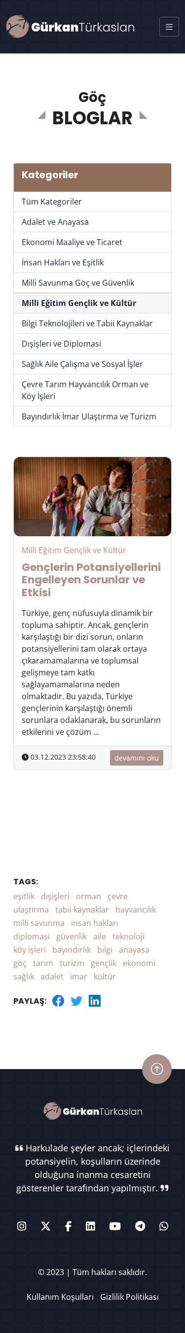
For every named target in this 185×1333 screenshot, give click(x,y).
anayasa (134, 949)
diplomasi (31, 936)
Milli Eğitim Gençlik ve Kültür (79, 303)
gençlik (103, 963)
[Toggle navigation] (169, 27)
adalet (52, 976)
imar (78, 976)
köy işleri (29, 949)
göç (20, 963)
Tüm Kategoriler (52, 201)
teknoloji (128, 936)
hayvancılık (135, 909)
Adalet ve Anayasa (55, 221)
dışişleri (55, 896)
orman (88, 896)
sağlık (23, 976)
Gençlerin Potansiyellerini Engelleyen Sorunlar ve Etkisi (91, 580)
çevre (118, 896)
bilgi (104, 949)
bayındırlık (71, 949)
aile (99, 936)
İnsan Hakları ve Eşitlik (63, 262)
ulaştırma (31, 909)
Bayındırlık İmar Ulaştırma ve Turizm (89, 416)
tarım (43, 963)
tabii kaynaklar (82, 909)
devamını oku (136, 758)
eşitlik (24, 896)
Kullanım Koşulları (60, 1296)
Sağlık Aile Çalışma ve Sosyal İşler (82, 364)
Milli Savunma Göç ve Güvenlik (78, 282)
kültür (105, 976)
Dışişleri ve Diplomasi (61, 343)
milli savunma (39, 923)
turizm (72, 963)
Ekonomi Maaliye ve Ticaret (72, 242)
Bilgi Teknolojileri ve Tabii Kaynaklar (87, 323)
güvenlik (71, 936)
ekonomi (139, 963)
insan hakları (94, 923)
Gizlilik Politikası (129, 1296)
